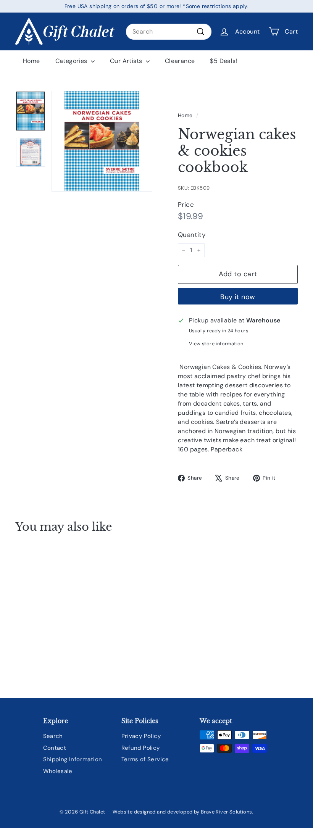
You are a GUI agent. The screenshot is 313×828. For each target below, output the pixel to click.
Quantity (191, 234)
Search (53, 736)
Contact (54, 748)
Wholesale (58, 771)
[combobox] (168, 32)
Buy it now (237, 296)
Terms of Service (145, 759)
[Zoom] (102, 141)
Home (31, 61)
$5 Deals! (223, 61)
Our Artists (127, 61)
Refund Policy (140, 748)
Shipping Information (72, 759)
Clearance (180, 61)
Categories (72, 61)
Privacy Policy (141, 736)
